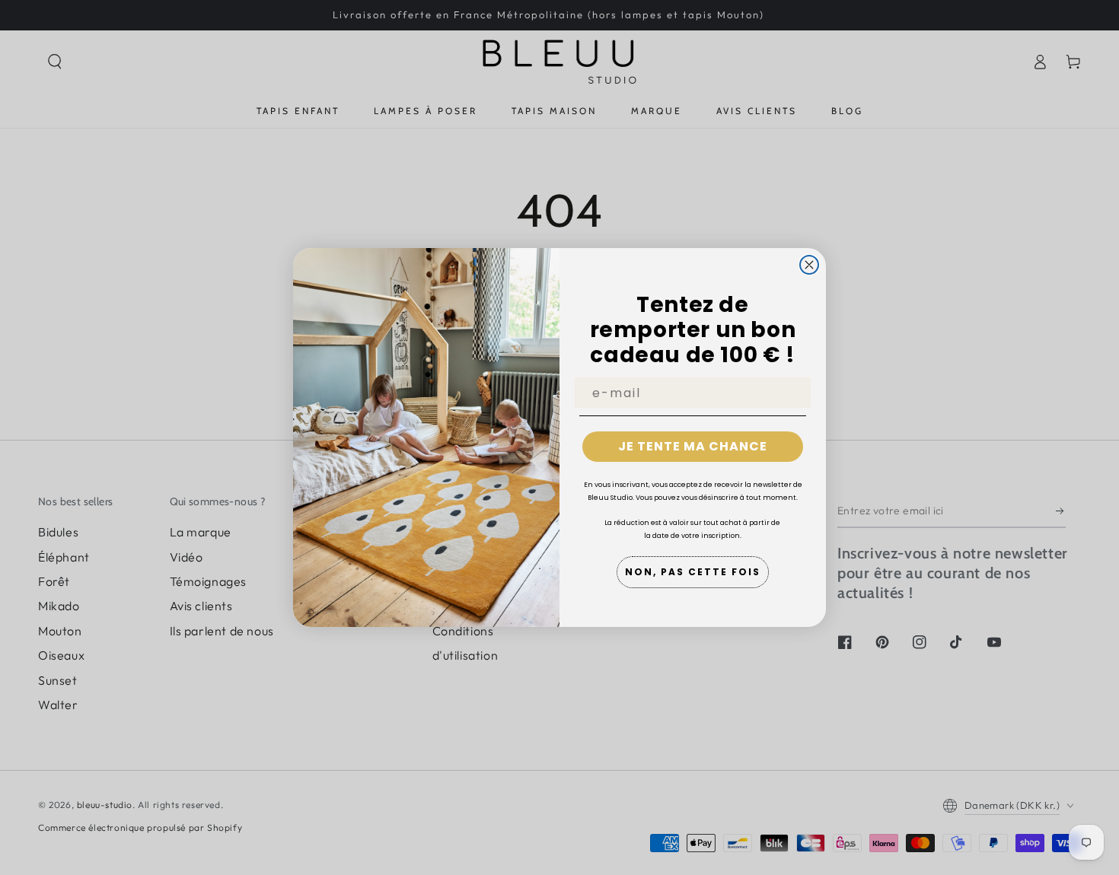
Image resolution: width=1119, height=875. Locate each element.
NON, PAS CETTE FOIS (692, 571)
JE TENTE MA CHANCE (692, 446)
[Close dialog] (809, 265)
